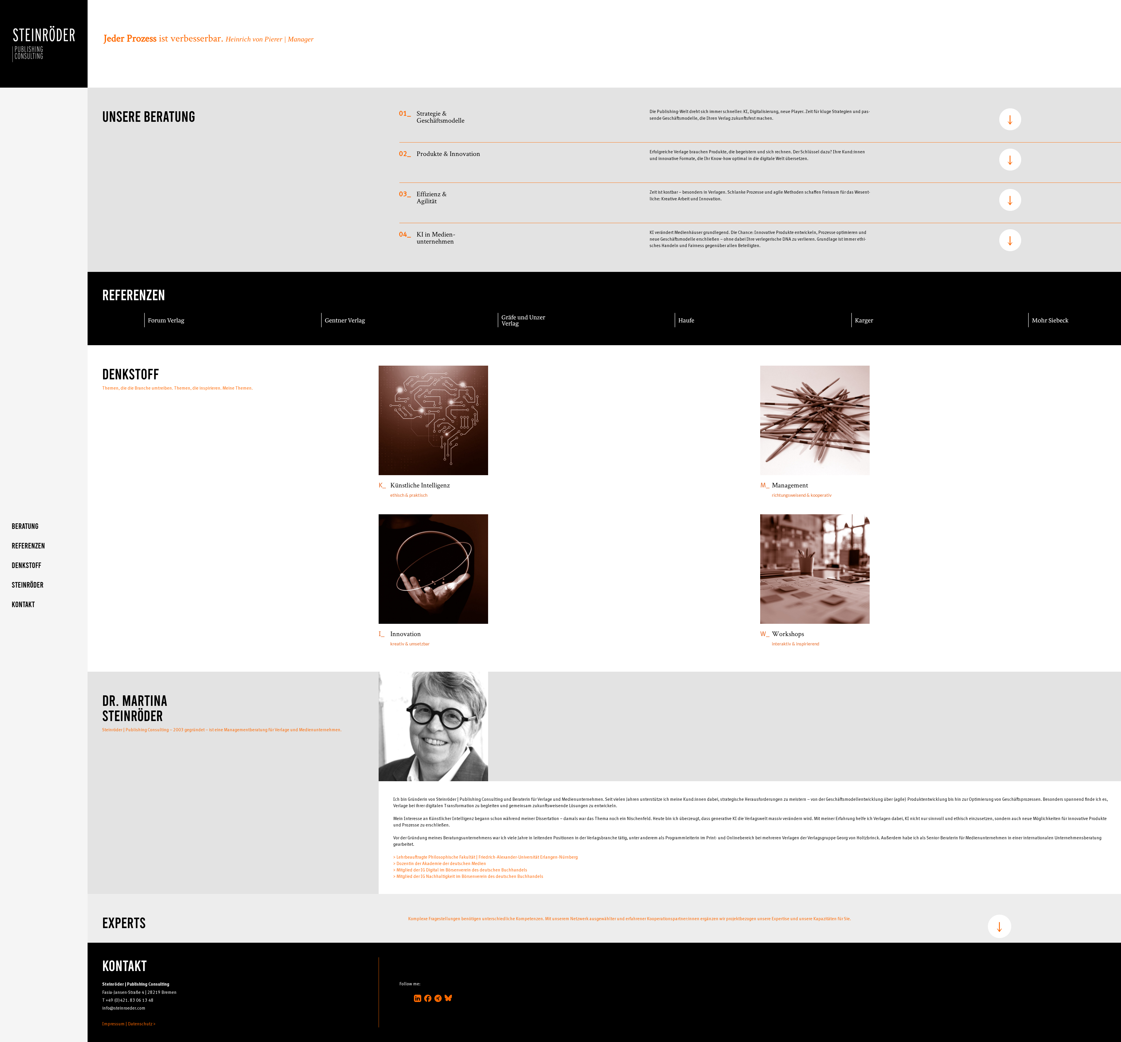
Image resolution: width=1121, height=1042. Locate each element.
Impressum (113, 1023)
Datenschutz (140, 1023)
